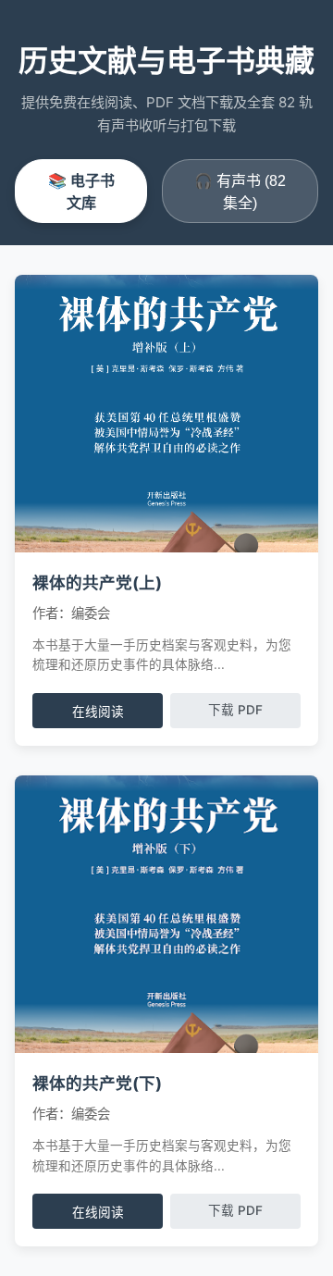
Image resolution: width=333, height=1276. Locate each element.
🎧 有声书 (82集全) (240, 192)
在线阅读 (98, 712)
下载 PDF (235, 709)
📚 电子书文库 (81, 192)
